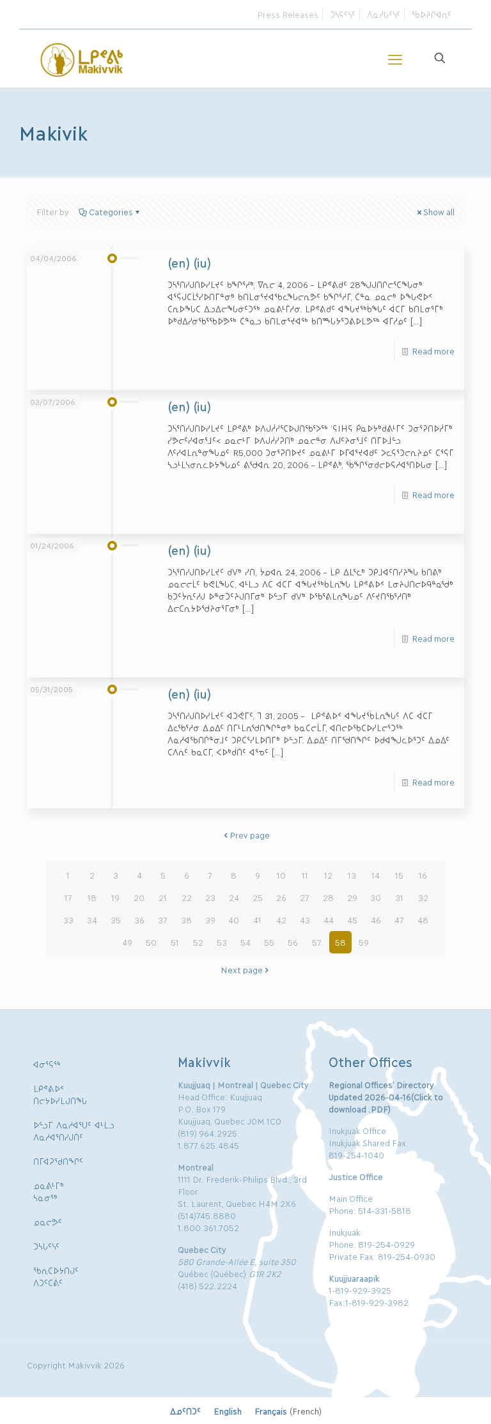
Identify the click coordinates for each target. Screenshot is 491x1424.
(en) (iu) (189, 262)
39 (210, 919)
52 (198, 942)
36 (139, 919)
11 (305, 875)
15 (399, 875)
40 (233, 919)
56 (293, 942)
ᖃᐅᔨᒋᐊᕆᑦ (431, 14)
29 (352, 897)
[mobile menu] (395, 58)
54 (245, 942)
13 (352, 875)
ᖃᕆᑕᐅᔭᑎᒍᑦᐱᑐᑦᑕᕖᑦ (56, 1276)
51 (175, 942)
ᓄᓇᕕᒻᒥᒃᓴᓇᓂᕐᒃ (48, 1191)
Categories (111, 211)
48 (422, 919)
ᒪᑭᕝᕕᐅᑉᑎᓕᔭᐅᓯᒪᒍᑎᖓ (60, 1094)
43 (305, 919)
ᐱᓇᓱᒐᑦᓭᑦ (383, 14)
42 (281, 919)
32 (423, 897)
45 (352, 919)
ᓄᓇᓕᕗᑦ (47, 1221)
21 (163, 897)
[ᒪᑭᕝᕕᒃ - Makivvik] (82, 58)
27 (304, 897)
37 (163, 919)
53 (222, 942)
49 (127, 942)
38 (186, 919)
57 (317, 942)
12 (328, 875)
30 (375, 897)
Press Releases (287, 14)
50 (151, 942)
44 (328, 919)
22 (187, 897)
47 (399, 919)
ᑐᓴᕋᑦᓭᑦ (342, 14)
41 (257, 919)
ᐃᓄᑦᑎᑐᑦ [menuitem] (185, 1410)
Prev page (250, 834)
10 (281, 875)
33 (68, 919)
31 (399, 897)
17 (68, 897)
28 (328, 897)
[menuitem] (185, 1410)
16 (423, 875)
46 (376, 919)
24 (234, 897)
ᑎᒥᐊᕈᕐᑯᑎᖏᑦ (58, 1161)
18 (92, 897)
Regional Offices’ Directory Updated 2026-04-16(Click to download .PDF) (385, 1096)
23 (210, 897)
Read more (433, 350)
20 (139, 897)
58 (340, 942)
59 (364, 942)
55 (269, 942)
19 (115, 897)
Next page (242, 969)
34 (92, 919)
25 (258, 897)
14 (375, 875)
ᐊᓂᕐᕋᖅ (47, 1064)
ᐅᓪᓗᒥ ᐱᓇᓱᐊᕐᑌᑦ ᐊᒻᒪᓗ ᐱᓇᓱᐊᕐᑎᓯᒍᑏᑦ (73, 1130)
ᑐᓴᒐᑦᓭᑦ (46, 1246)
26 (281, 897)
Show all (439, 211)
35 (116, 919)
